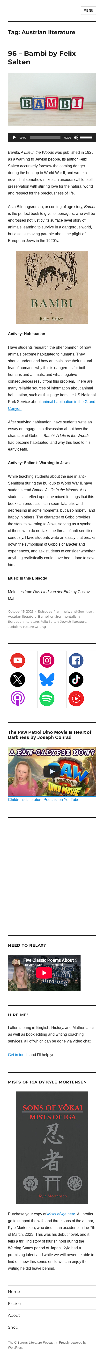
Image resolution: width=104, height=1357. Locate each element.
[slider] (87, 137)
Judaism (15, 627)
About (14, 1315)
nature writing (34, 627)
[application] (52, 137)
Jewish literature (73, 621)
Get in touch (18, 1055)
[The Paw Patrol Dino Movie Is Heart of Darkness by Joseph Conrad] (52, 771)
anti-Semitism (82, 611)
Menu (88, 10)
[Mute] (76, 137)
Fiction (14, 1303)
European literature (23, 621)
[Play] (14, 137)
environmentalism (65, 616)
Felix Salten (49, 621)
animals (62, 611)
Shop (13, 1327)
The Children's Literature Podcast (31, 1342)
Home (14, 1291)
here (61, 1214)
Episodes (45, 611)
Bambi (43, 616)
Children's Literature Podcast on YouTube (43, 800)
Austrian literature (22, 616)
